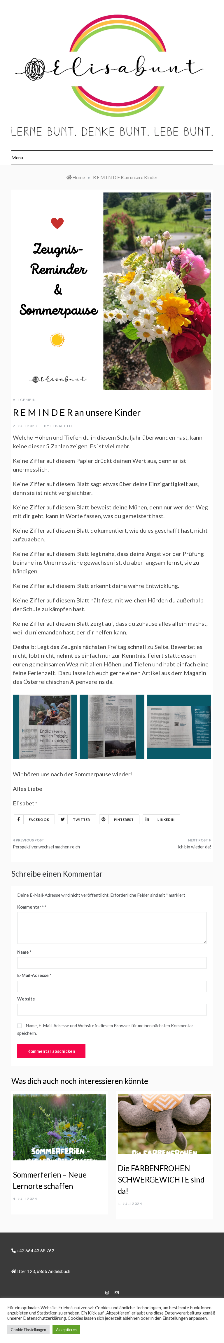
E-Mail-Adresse (34, 975)
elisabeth (61, 426)
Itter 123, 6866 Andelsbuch (43, 1271)
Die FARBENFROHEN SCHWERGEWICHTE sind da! (161, 1180)
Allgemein (24, 399)
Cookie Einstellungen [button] (28, 1329)
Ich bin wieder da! (194, 846)
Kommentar (30, 906)
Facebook (39, 819)
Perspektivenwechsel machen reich (46, 846)
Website (26, 998)
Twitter (81, 819)
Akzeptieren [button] (66, 1329)
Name (24, 952)
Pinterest (124, 819)
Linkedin (166, 819)
